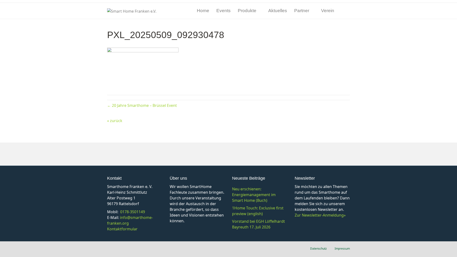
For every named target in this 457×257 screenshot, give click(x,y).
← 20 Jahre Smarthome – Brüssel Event (142, 105)
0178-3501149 (132, 211)
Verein (327, 10)
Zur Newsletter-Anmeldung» (320, 215)
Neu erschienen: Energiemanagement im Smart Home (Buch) (254, 194)
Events (223, 10)
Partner (301, 10)
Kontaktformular (122, 229)
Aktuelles (277, 10)
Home (203, 10)
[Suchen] (346, 10)
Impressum (342, 249)
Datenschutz (318, 249)
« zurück (114, 120)
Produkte (247, 10)
